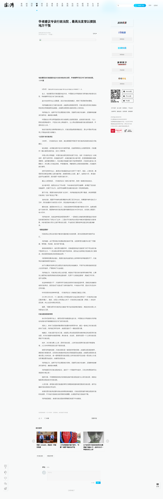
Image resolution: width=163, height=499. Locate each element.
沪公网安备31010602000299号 (119, 119)
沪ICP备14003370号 (116, 117)
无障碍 (156, 5)
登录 (150, 5)
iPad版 (128, 100)
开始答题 (122, 70)
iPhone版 (128, 96)
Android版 (129, 91)
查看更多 (122, 39)
